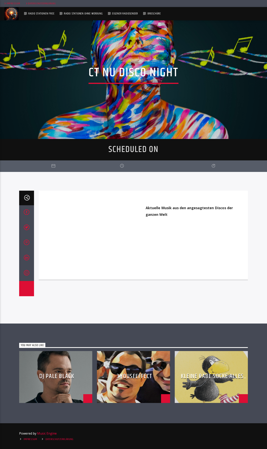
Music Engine (47, 433)
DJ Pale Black (56, 376)
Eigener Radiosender (125, 13)
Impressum (13, 3)
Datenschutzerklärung (42, 3)
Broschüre (154, 13)
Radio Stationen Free (41, 13)
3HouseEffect (134, 376)
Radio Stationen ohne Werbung (83, 13)
